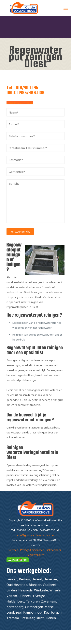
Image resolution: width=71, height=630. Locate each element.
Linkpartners (53, 550)
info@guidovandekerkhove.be (35, 535)
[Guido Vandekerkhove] (35, 8)
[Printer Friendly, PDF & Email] (18, 561)
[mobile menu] (65, 8)
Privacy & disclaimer (32, 550)
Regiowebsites (35, 555)
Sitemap (13, 550)
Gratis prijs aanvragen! (20, 102)
